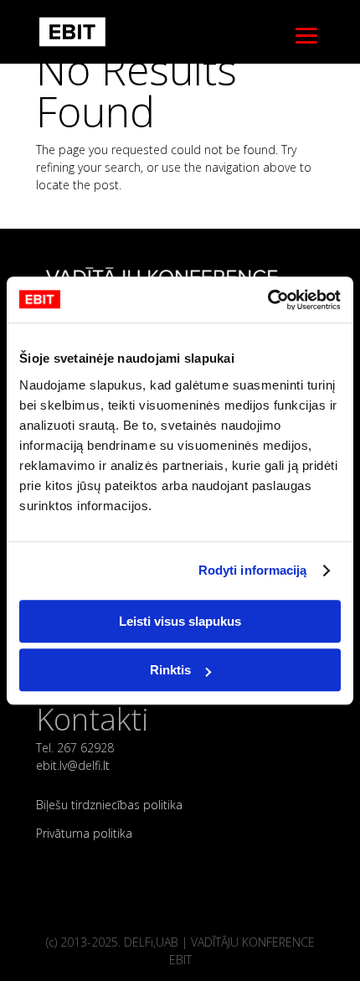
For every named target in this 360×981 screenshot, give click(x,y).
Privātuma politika (84, 833)
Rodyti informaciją (252, 570)
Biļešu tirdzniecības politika (109, 805)
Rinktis (170, 670)
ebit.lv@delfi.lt (73, 765)
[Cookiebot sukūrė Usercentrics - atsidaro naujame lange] (267, 300)
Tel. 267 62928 (75, 748)
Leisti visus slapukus (180, 621)
